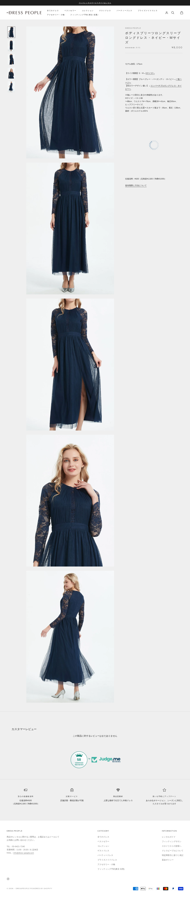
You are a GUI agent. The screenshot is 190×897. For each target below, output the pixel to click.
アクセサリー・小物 (56, 15)
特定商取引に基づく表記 (172, 855)
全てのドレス (53, 10)
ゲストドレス (105, 10)
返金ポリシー (168, 860)
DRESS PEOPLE (133, 28)
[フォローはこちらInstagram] (8, 878)
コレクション (88, 10)
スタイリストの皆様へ (171, 846)
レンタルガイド (169, 837)
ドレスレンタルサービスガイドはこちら (95, 3)
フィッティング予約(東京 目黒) (84, 15)
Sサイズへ (150, 73)
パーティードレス (124, 10)
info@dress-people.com (23, 853)
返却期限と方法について (136, 185)
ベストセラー (70, 10)
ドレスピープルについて (172, 850)
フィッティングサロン (171, 841)
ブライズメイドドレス (148, 10)
